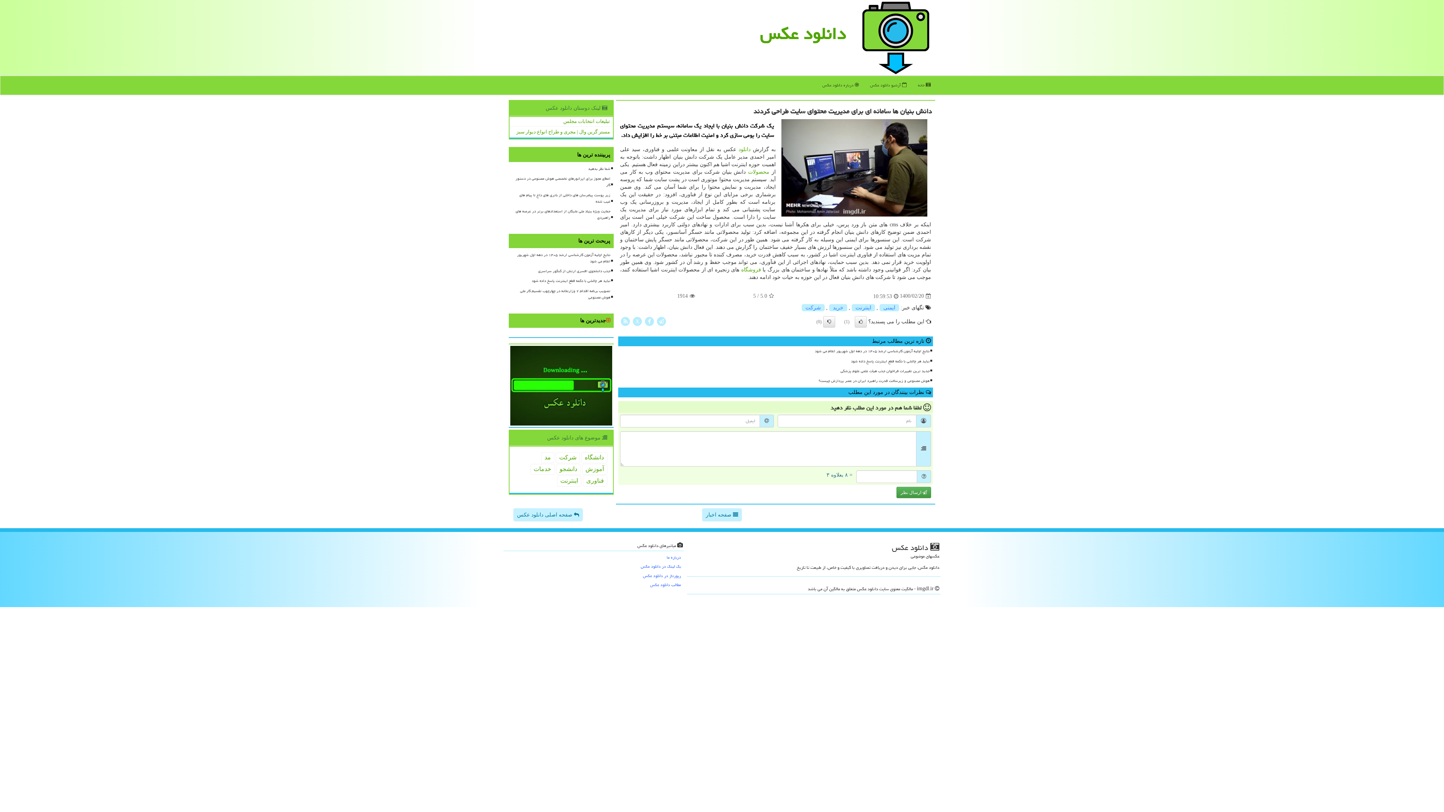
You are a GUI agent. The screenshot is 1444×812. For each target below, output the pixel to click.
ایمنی (889, 308)
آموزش (594, 469)
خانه (922, 85)
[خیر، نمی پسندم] (829, 321)
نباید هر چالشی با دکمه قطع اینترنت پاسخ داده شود (890, 361)
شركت (813, 308)
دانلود (745, 149)
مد (548, 457)
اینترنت (863, 308)
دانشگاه (594, 457)
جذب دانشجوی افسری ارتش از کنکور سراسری (574, 271)
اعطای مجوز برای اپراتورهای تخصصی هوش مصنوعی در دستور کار (563, 182)
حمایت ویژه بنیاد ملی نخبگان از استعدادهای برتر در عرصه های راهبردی (563, 214)
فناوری (595, 480)
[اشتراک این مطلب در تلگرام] (661, 321)
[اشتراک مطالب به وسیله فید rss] (625, 321)
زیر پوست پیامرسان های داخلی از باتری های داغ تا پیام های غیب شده (564, 198)
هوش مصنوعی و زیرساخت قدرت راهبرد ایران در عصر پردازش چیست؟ (874, 381)
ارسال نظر (911, 492)
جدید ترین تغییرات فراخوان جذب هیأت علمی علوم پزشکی (885, 371)
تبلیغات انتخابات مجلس (586, 121)
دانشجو (568, 469)
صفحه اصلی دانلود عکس (545, 515)
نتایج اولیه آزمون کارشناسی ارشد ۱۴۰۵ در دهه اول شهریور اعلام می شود (872, 351)
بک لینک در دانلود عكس (661, 566)
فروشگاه (751, 270)
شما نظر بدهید (599, 169)
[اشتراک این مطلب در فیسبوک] (649, 321)
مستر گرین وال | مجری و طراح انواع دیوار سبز (563, 132)
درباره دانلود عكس (838, 85)
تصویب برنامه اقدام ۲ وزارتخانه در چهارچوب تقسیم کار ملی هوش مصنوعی (565, 294)
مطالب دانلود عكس (665, 585)
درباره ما (674, 557)
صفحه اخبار (719, 515)
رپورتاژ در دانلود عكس (662, 576)
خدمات (542, 469)
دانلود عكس (803, 33)
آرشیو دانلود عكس (886, 85)
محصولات (758, 172)
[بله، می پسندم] (861, 321)
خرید (838, 308)
